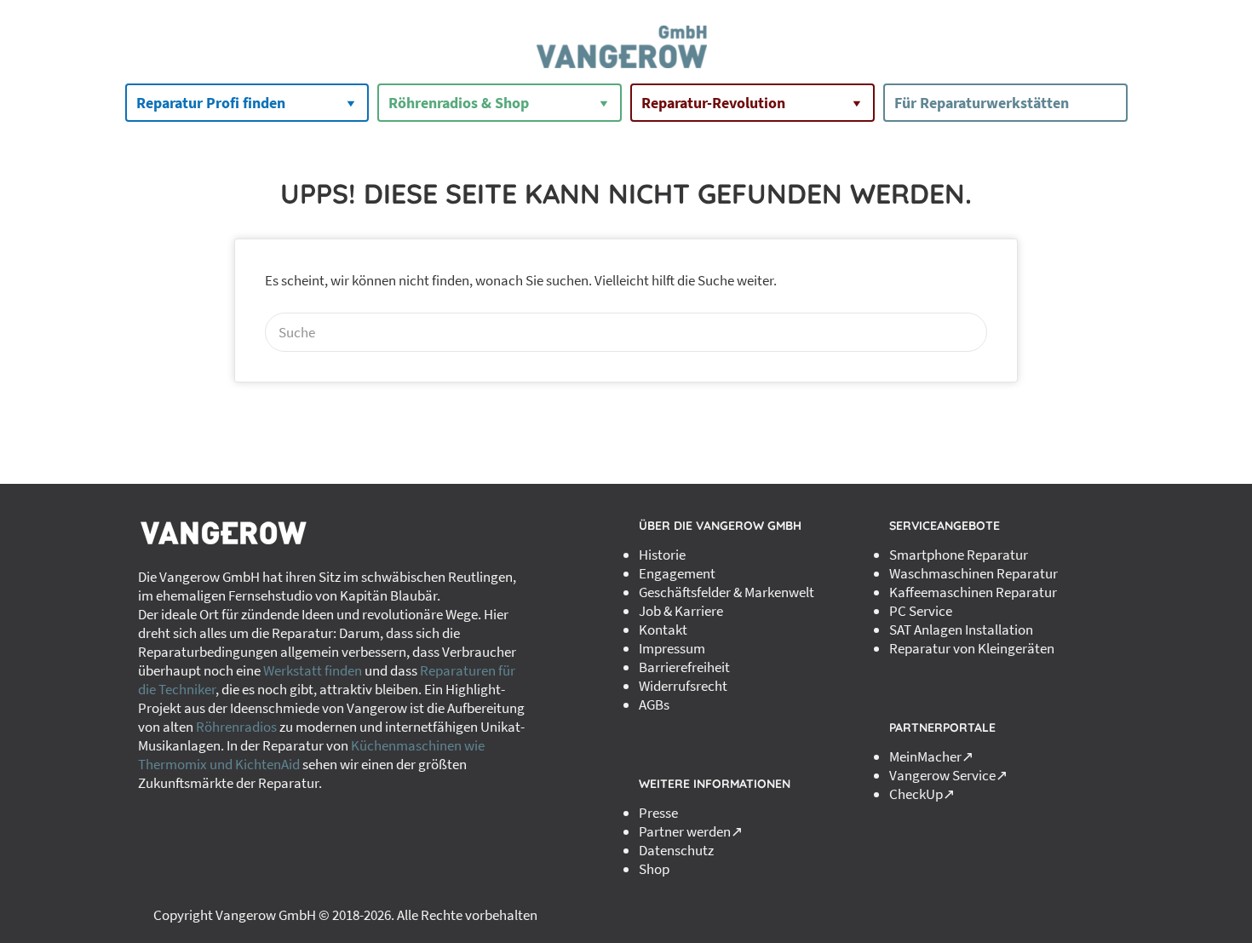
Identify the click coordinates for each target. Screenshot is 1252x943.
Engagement (677, 573)
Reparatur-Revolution (713, 102)
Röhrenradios (236, 726)
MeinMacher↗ (931, 756)
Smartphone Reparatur (958, 554)
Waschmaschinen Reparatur (973, 573)
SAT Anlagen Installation (961, 629)
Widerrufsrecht (683, 685)
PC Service (920, 610)
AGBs (654, 704)
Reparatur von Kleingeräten (971, 648)
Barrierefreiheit (684, 667)
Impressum (672, 648)
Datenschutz (676, 850)
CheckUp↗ (922, 794)
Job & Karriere (681, 610)
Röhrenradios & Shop (458, 102)
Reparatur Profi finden (210, 102)
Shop (654, 869)
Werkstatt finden (312, 670)
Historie (662, 554)
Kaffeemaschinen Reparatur (973, 592)
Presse (658, 812)
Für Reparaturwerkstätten (981, 102)
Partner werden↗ (691, 831)
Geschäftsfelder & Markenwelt (726, 592)
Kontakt (663, 629)
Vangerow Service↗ (948, 775)
